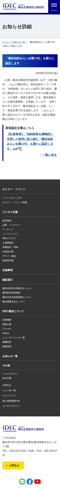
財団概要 (6, 319)
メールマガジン (10, 373)
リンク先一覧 (9, 390)
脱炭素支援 (8, 260)
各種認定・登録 (10, 247)
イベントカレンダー (12, 197)
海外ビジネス (9, 238)
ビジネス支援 (10, 212)
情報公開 (6, 324)
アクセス (6, 328)
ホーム (5, 42)
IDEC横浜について (13, 311)
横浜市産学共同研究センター (17, 288)
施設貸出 (7, 279)
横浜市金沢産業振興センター (17, 297)
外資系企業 (8, 251)
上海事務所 (8, 242)
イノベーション (10, 233)
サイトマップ (9, 395)
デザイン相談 (9, 256)
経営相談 (6, 220)
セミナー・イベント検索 (14, 202)
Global (5, 333)
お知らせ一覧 (18, 42)
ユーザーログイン (11, 406)
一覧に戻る (49, 155)
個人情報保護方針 (11, 401)
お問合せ (6, 385)
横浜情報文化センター (13, 301)
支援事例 (7, 270)
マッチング (8, 229)
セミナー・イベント (13, 189)
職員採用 (6, 346)
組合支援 (6, 378)
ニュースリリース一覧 (13, 337)
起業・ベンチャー (11, 225)
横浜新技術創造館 (11, 292)
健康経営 (6, 342)
